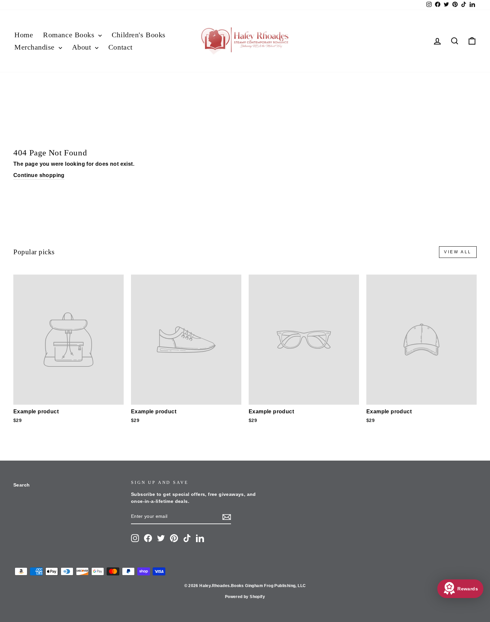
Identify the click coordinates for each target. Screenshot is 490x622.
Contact (120, 47)
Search (21, 485)
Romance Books (70, 35)
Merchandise (35, 47)
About (82, 47)
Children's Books (139, 35)
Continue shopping (39, 175)
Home (23, 35)
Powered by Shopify (245, 596)
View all (458, 252)
